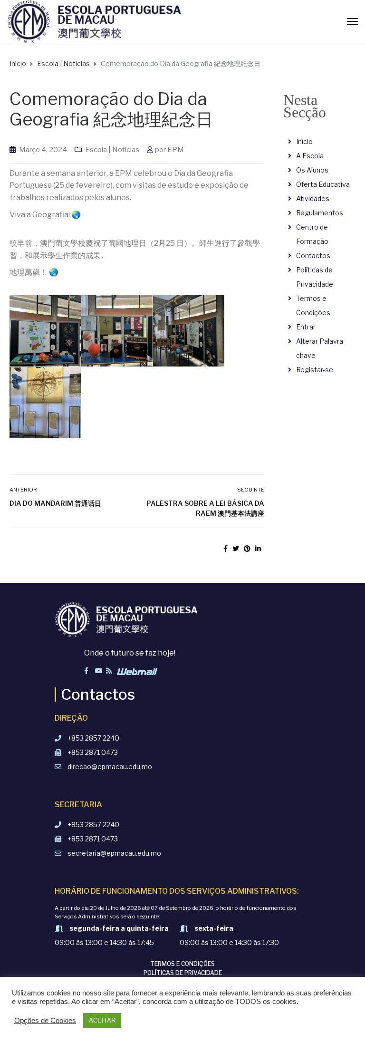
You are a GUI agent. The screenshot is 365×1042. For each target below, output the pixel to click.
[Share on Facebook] (225, 548)
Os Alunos (312, 170)
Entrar (306, 327)
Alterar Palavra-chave (321, 348)
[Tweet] (235, 548)
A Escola (310, 156)
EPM (175, 149)
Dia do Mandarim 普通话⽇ (55, 503)
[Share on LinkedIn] (258, 548)
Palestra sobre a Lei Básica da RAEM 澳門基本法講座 (205, 508)
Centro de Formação (312, 234)
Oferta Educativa (323, 184)
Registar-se (314, 370)
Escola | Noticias (112, 149)
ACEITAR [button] (102, 1020)
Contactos (313, 255)
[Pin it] (247, 548)
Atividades (312, 198)
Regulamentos (319, 213)
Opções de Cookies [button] (45, 1020)
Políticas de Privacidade (314, 277)
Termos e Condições (313, 305)
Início (304, 141)
